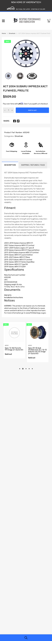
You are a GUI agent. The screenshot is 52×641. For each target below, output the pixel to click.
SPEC (7, 345)
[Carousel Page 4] (29, 368)
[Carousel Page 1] (19, 368)
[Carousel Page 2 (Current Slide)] (23, 368)
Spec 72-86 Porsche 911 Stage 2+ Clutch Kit (14, 349)
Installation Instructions (13, 298)
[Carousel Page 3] (26, 368)
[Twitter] (18, 121)
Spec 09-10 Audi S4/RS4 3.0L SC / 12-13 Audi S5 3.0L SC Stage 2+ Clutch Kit (37, 351)
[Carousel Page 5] (32, 368)
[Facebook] (14, 121)
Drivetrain (18, 136)
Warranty (7, 295)
